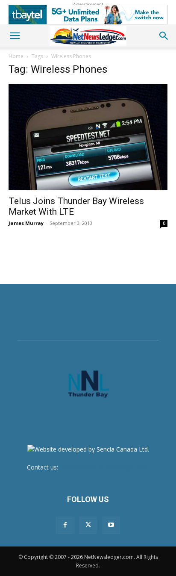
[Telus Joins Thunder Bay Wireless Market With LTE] (88, 137)
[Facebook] (64, 525)
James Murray (26, 223)
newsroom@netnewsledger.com (105, 467)
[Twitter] (88, 525)
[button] (14, 35)
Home (16, 56)
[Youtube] (111, 525)
